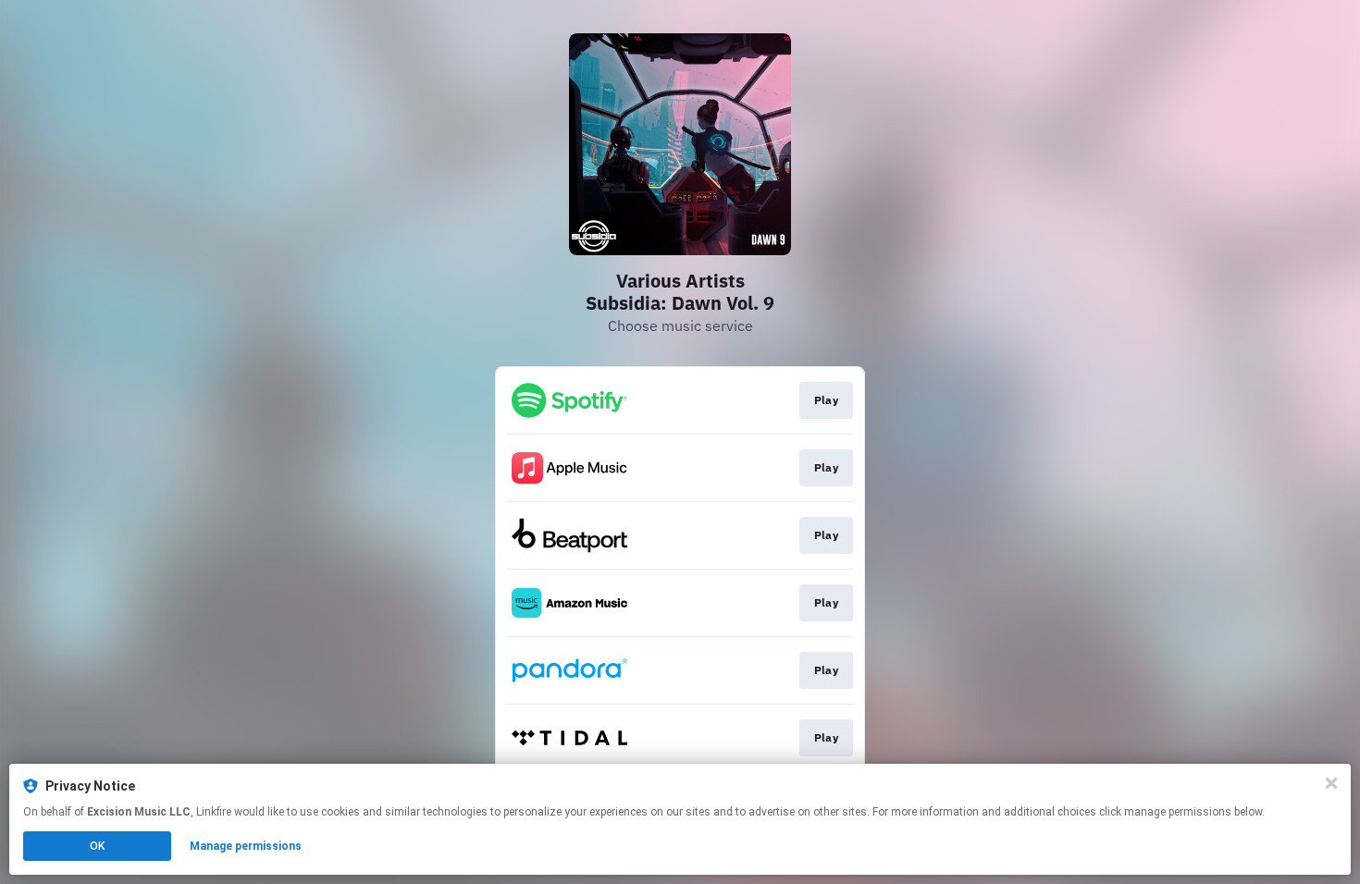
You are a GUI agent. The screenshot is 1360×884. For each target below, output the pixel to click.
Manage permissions (246, 846)
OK (97, 846)
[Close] (1331, 783)
